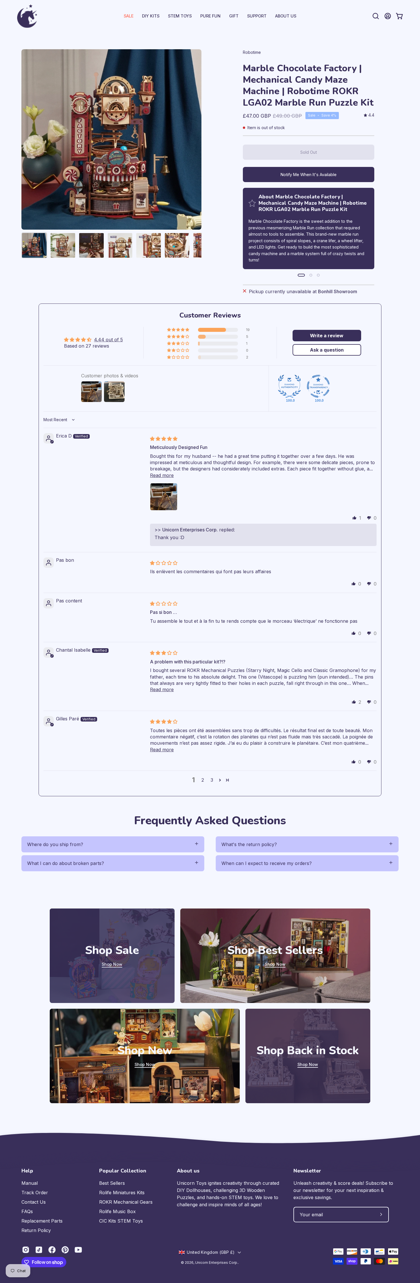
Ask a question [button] (327, 350)
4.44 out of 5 (108, 339)
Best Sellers (112, 1183)
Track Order (34, 1192)
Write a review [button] (326, 335)
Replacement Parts (42, 1221)
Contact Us (33, 1202)
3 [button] (212, 780)
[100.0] (289, 386)
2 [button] (202, 780)
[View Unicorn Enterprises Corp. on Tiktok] (39, 1249)
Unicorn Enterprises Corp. (216, 1262)
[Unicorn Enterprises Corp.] (27, 16)
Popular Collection (122, 1171)
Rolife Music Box (117, 1211)
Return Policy (36, 1230)
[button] (257, 16)
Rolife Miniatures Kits (122, 1192)
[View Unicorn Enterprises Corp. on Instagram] (25, 1249)
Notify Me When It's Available (309, 174)
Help (27, 1171)
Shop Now (112, 964)
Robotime (252, 52)
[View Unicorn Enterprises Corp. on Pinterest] (65, 1249)
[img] (369, 115)
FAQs (27, 1211)
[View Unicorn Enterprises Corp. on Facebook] (52, 1249)
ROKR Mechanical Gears (126, 1202)
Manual (29, 1183)
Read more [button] (162, 475)
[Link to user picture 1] (163, 497)
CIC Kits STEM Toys (121, 1221)
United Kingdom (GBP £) (211, 1252)
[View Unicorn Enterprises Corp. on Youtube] (78, 1249)
